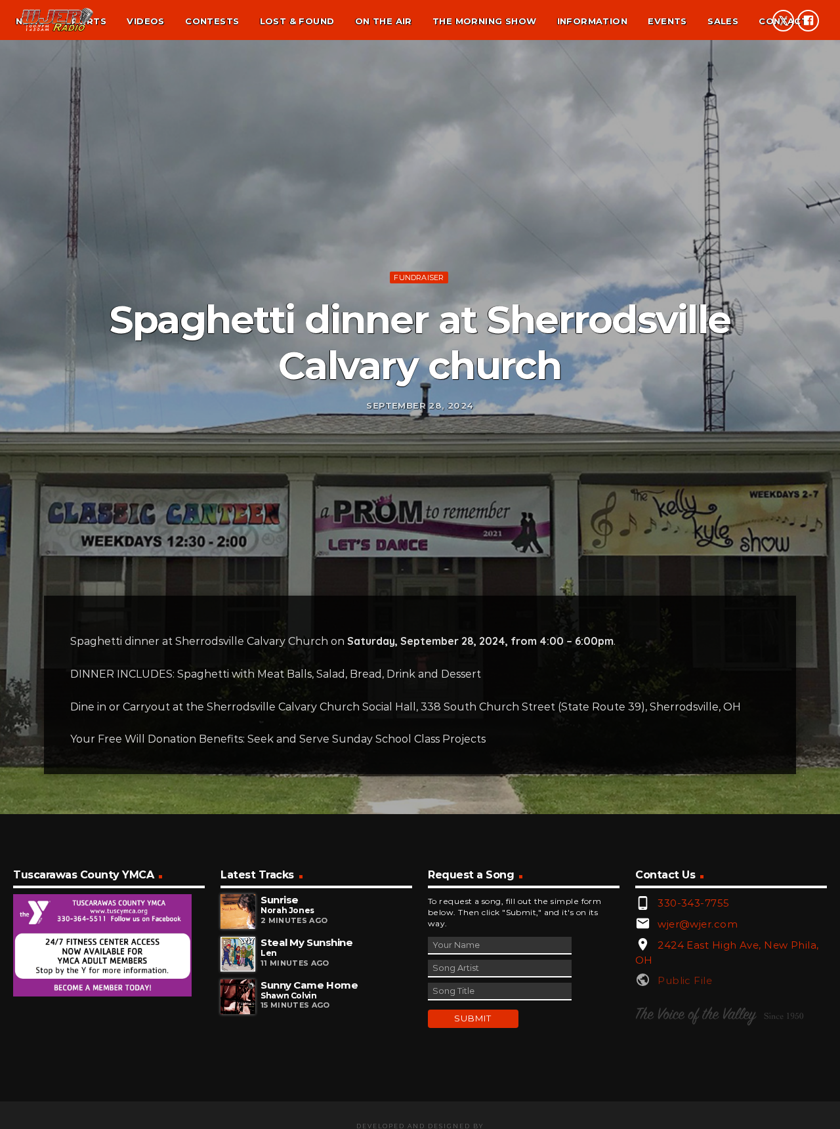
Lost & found (297, 21)
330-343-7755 (693, 903)
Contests (212, 21)
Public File (685, 980)
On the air (383, 21)
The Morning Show (484, 21)
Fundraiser (419, 277)
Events (667, 21)
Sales (722, 21)
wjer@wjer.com (698, 924)
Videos (145, 21)
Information (592, 21)
